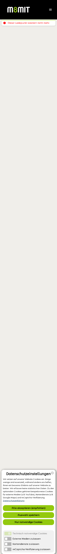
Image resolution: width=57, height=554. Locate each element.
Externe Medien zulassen (27, 538)
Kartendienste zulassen (26, 544)
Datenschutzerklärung (13, 501)
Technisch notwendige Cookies (30, 533)
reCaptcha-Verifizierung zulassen (31, 549)
